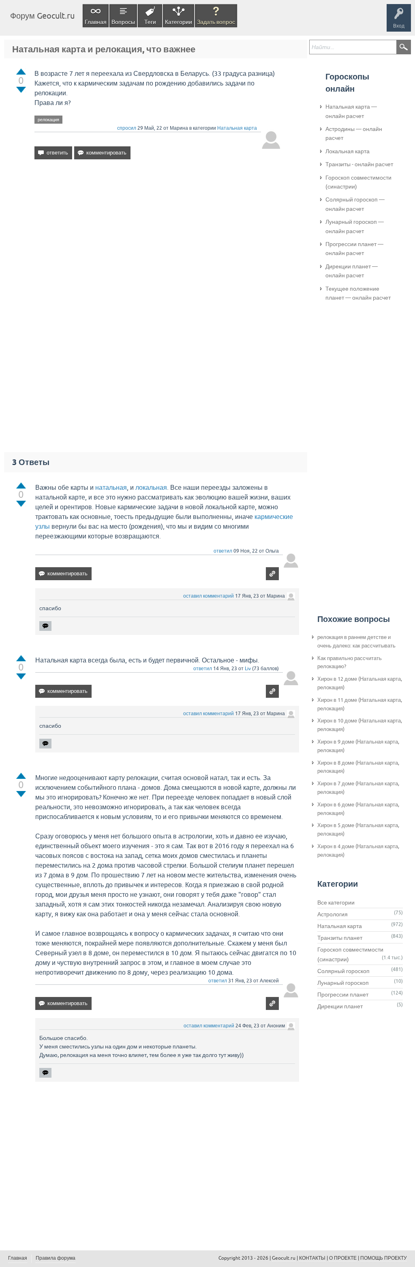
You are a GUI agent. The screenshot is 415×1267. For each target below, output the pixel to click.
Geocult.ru (283, 1258)
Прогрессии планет (342, 994)
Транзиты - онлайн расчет (359, 164)
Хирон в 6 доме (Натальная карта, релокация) (358, 809)
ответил (223, 551)
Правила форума (55, 1258)
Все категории (336, 902)
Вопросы (123, 22)
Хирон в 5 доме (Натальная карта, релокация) (358, 829)
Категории (178, 22)
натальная (111, 487)
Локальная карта (347, 151)
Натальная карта (237, 128)
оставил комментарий (208, 596)
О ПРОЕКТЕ (343, 1258)
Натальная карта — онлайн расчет (351, 111)
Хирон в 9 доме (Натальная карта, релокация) (358, 746)
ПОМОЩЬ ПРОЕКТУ (383, 1258)
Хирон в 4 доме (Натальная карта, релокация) (358, 850)
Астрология (332, 914)
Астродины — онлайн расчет (353, 133)
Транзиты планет (339, 938)
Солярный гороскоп (343, 971)
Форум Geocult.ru (42, 15)
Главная (96, 22)
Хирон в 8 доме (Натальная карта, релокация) (358, 767)
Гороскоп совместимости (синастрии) (358, 182)
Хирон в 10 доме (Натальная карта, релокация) (359, 725)
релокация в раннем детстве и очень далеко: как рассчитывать (356, 641)
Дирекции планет (340, 1006)
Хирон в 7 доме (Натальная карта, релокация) (358, 787)
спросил (126, 128)
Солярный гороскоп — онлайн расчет (355, 204)
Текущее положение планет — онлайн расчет (358, 293)
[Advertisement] (157, 235)
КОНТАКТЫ (312, 1258)
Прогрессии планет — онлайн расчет (354, 248)
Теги (150, 22)
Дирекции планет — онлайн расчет (351, 271)
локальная (151, 487)
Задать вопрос (216, 22)
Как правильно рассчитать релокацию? (349, 662)
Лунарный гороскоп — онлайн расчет (354, 226)
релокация (48, 119)
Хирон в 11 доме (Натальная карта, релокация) (359, 704)
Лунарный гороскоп (343, 983)
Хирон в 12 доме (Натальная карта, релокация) (359, 683)
